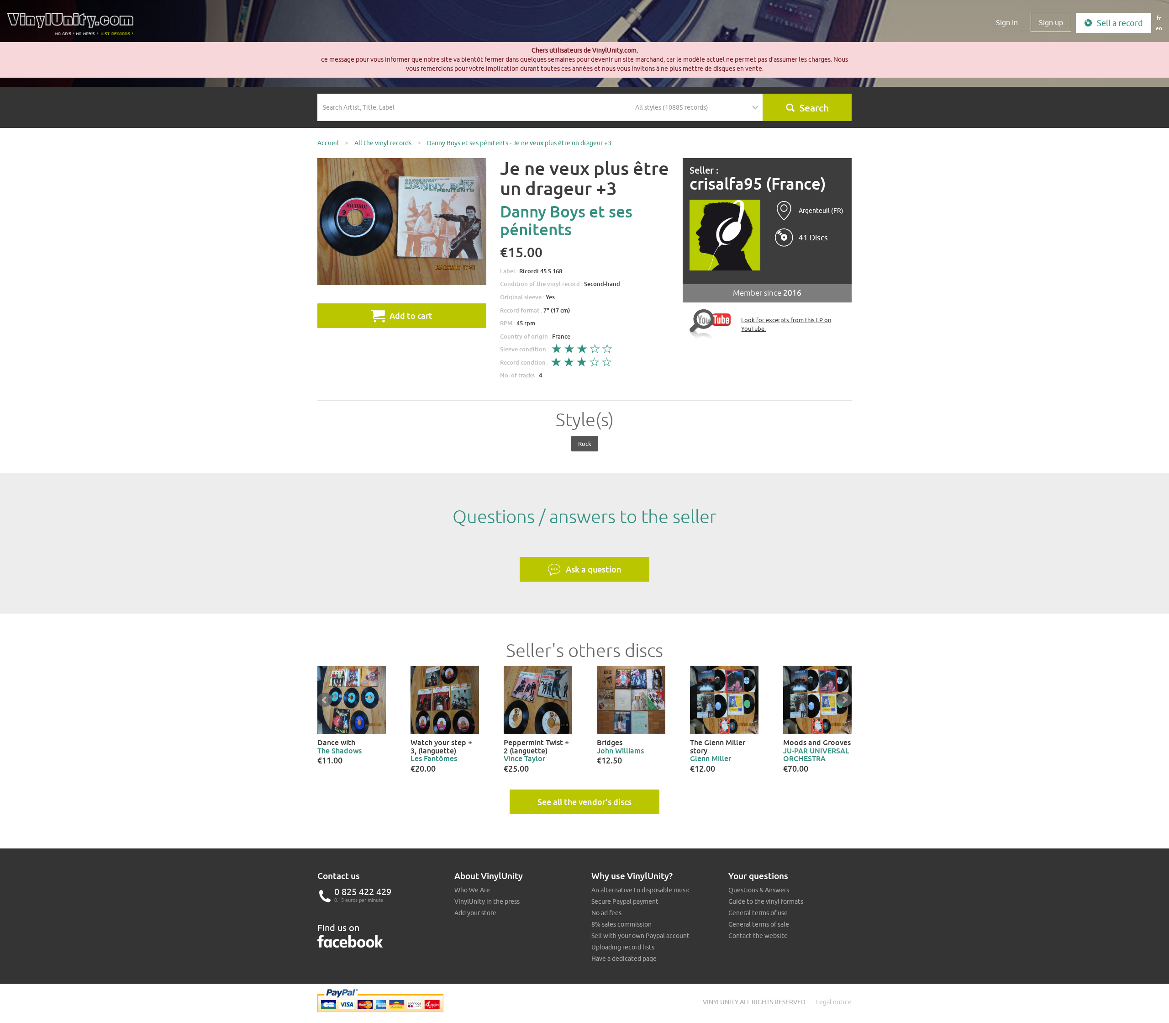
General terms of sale (758, 924)
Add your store (475, 913)
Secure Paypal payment (624, 901)
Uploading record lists (622, 947)
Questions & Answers (758, 890)
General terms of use (758, 913)
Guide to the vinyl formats (765, 901)
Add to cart (411, 316)
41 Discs (813, 237)
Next (844, 700)
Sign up (1051, 22)
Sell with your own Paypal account (640, 935)
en (1159, 28)
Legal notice (834, 1002)
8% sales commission (621, 924)
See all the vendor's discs (584, 802)
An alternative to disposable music (640, 890)
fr (1159, 18)
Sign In (1007, 22)
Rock (584, 443)
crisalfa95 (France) (758, 184)
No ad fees (606, 913)
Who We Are (472, 890)
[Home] (73, 27)
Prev (324, 700)
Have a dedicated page (624, 958)
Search (814, 108)
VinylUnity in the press (487, 901)
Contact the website (758, 935)
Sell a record (1120, 23)
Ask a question (593, 569)
